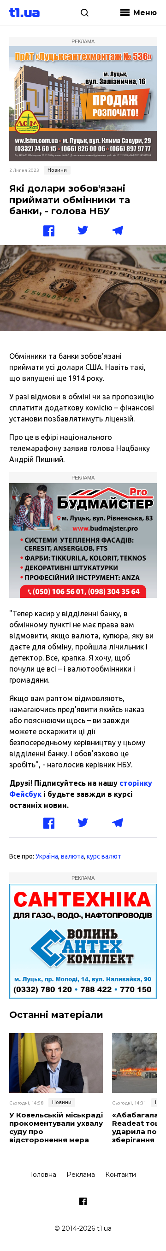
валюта (72, 856)
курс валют (104, 856)
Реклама (80, 1174)
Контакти (120, 1174)
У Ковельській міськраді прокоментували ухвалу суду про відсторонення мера (56, 1127)
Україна (47, 856)
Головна (43, 1174)
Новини (57, 170)
